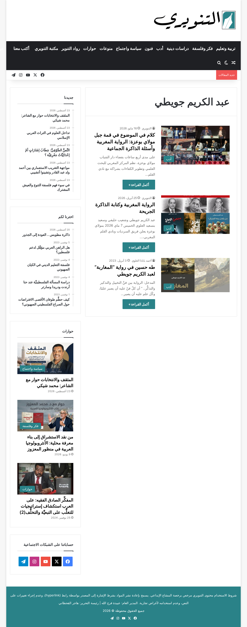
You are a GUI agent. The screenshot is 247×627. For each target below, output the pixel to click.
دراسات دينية (178, 48)
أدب (159, 48)
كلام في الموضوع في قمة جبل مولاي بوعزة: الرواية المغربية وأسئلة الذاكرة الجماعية (124, 141)
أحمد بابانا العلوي (141, 260)
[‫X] (57, 561)
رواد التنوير (71, 48)
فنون (149, 48)
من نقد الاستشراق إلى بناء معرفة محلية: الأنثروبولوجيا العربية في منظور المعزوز (49, 442)
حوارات (89, 48)
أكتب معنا (21, 48)
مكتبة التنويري (46, 48)
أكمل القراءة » (139, 185)
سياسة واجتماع (128, 48)
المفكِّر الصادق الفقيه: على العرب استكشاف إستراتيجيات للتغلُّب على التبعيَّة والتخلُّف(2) (46, 506)
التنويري (146, 128)
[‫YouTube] (45, 561)
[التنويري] (195, 20)
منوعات (106, 48)
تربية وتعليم (225, 48)
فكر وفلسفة (202, 48)
